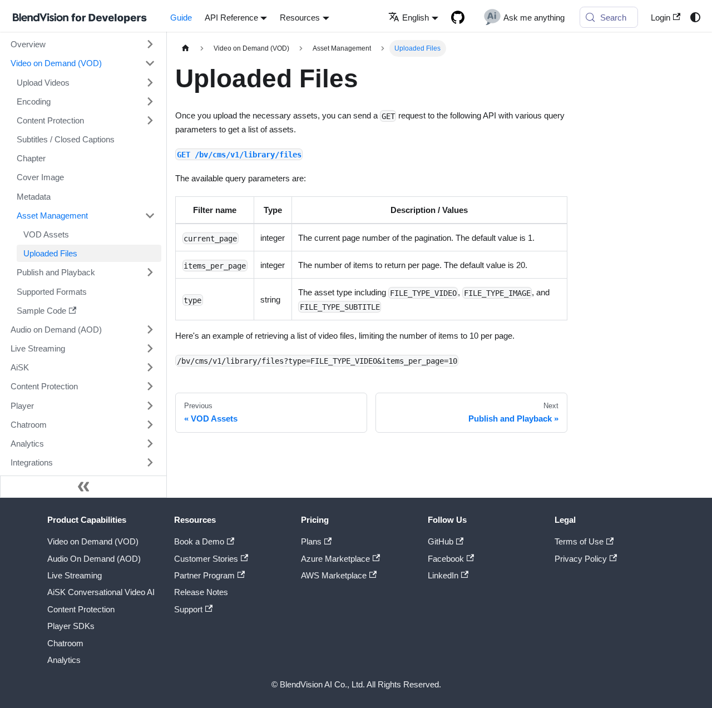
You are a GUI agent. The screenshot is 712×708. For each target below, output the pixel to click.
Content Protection (81, 609)
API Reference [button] (231, 17)
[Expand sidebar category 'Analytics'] (149, 443)
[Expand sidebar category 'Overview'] (149, 44)
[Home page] (185, 48)
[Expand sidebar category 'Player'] (149, 405)
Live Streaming (74, 575)
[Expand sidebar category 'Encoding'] (149, 101)
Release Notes (201, 592)
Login (660, 17)
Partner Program (204, 575)
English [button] (415, 17)
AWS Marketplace (334, 575)
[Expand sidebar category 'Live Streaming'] (149, 348)
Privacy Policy (581, 558)
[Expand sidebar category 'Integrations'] (149, 462)
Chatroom (65, 643)
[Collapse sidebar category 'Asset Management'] (149, 215)
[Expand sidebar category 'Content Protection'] (149, 120)
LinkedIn (443, 575)
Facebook (446, 558)
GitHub (440, 541)
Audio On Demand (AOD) (94, 558)
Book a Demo (199, 541)
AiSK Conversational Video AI (101, 592)
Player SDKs (71, 626)
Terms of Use (579, 541)
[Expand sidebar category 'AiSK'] (149, 367)
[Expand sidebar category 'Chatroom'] (149, 424)
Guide (181, 17)
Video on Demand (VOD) (93, 541)
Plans (311, 541)
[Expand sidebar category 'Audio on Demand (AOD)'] (149, 329)
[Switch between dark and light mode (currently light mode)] (694, 17)
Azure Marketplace (335, 558)
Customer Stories (206, 558)
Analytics (64, 660)
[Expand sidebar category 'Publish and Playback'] (149, 272)
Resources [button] (300, 17)
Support (188, 609)
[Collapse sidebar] (83, 487)
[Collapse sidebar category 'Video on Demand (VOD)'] (149, 63)
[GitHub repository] (457, 17)
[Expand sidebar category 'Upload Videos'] (149, 82)
